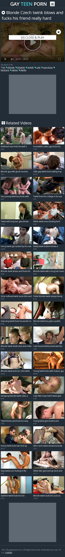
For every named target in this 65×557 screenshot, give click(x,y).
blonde (11, 67)
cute (38, 67)
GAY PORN (28, 4)
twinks (23, 70)
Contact (8, 552)
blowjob (21, 67)
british (30, 67)
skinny (15, 70)
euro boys (48, 67)
